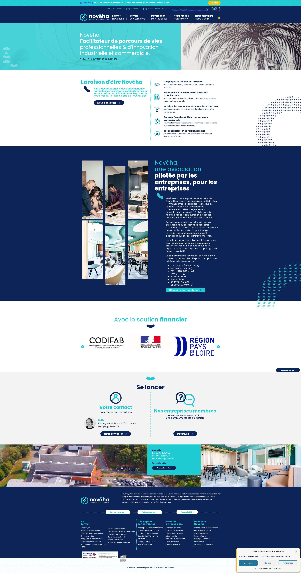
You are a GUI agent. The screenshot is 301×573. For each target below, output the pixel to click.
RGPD (152, 568)
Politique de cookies (261, 568)
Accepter (248, 563)
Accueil (83, 58)
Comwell (170, 568)
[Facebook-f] (212, 8)
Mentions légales (275, 568)
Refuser (268, 563)
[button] (296, 551)
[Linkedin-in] (219, 8)
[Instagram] (215, 8)
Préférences (288, 563)
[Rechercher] (207, 9)
